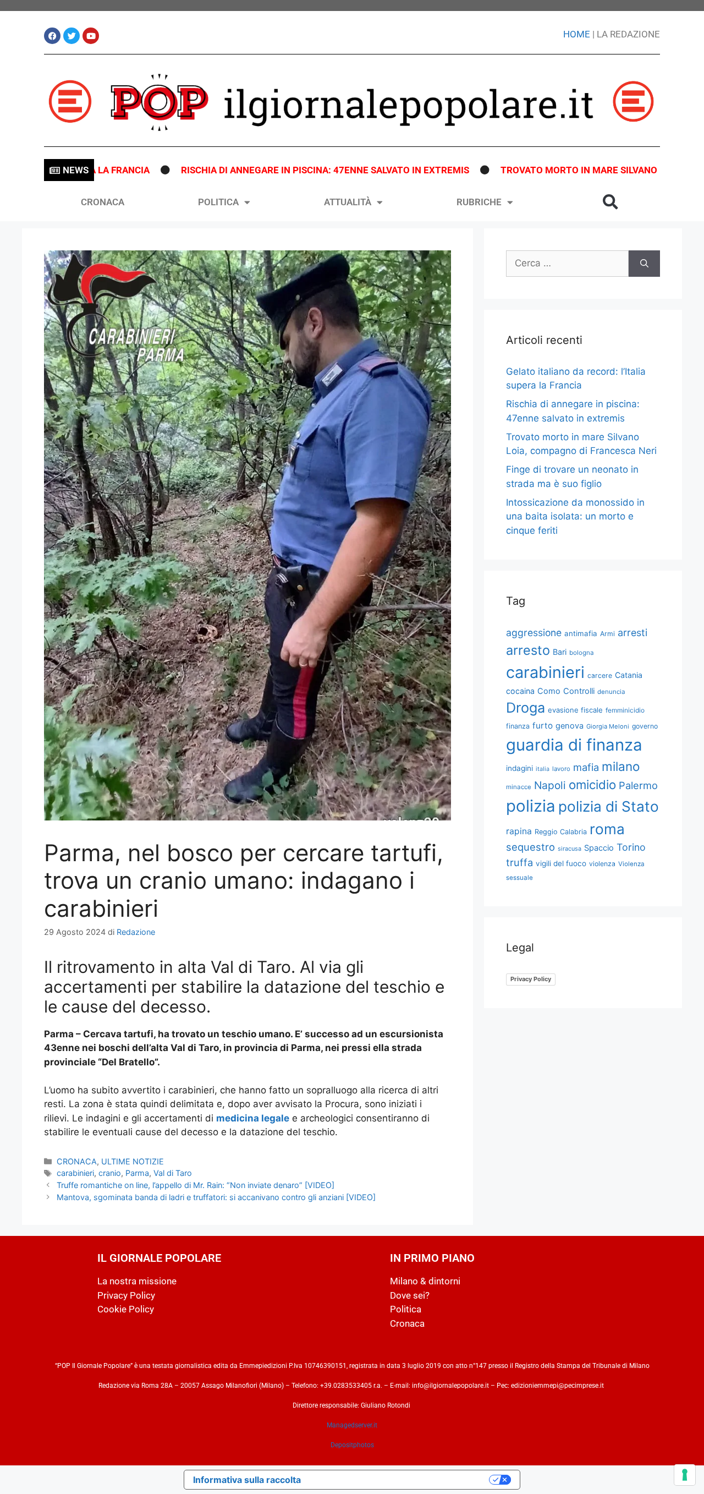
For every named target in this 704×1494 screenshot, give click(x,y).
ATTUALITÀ (347, 201)
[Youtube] (90, 36)
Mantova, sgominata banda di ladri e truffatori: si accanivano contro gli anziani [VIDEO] (216, 1197)
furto (542, 725)
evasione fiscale (575, 709)
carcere (599, 675)
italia (542, 769)
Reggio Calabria (561, 832)
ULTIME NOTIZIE (132, 1161)
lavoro (561, 769)
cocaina (520, 691)
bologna (581, 652)
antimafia (580, 633)
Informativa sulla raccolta (247, 1479)
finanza (518, 726)
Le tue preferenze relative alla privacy (400, 1479)
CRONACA (102, 201)
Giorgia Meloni (607, 726)
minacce (518, 787)
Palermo (638, 785)
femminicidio (625, 710)
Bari (559, 651)
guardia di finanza (574, 744)
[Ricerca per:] (567, 263)
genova (570, 726)
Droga (525, 707)
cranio (109, 1173)
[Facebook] (52, 36)
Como (548, 691)
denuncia (611, 692)
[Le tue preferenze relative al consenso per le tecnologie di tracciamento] (684, 1474)
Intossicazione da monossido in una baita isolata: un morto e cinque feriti (575, 516)
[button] (610, 202)
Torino (631, 847)
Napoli (550, 785)
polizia (531, 806)
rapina (519, 831)
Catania (628, 675)
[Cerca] (644, 263)
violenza (602, 864)
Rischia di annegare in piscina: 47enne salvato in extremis (290, 170)
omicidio (592, 784)
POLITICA (218, 201)
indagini (519, 768)
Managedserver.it (352, 1425)
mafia (586, 767)
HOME (576, 34)
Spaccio (599, 848)
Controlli (579, 691)
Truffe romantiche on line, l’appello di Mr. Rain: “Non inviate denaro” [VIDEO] (195, 1185)
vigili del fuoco (561, 863)
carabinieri (75, 1173)
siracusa (569, 848)
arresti (632, 632)
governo (645, 726)
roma (607, 829)
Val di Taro (172, 1173)
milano (621, 766)
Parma (137, 1173)
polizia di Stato (608, 806)
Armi (607, 634)
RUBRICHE (479, 201)
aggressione (534, 632)
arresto (528, 650)
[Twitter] (71, 36)
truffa (519, 862)
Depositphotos (352, 1445)
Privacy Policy (530, 979)
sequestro (530, 847)
